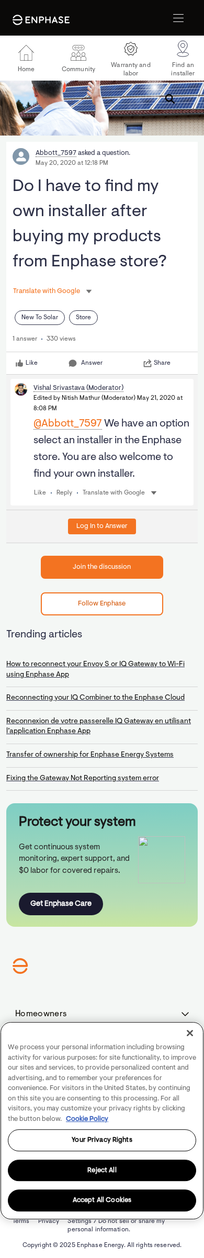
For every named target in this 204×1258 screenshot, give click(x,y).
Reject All (101, 1170)
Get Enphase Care (61, 904)
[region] (102, 1120)
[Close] (189, 1032)
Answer (92, 363)
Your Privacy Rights (102, 1140)
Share (162, 363)
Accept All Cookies (102, 1200)
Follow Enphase (102, 603)
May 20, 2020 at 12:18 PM (72, 163)
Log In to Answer (102, 526)
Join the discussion (102, 567)
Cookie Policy (87, 1119)
